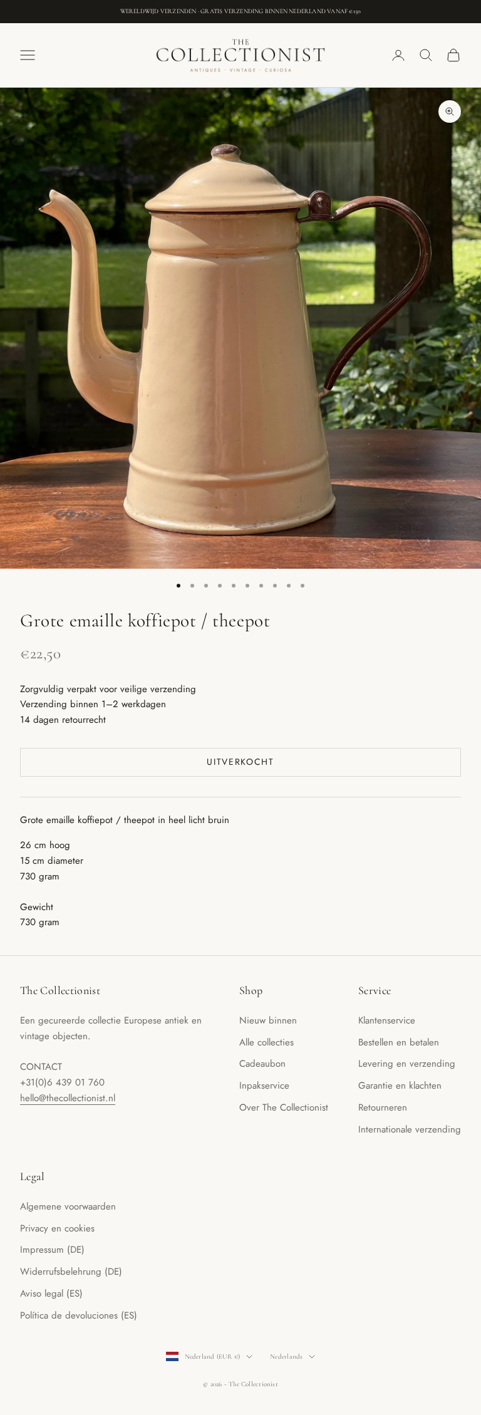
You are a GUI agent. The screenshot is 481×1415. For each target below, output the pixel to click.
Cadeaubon (262, 1063)
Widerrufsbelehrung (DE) (71, 1271)
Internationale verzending (409, 1129)
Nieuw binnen (268, 1020)
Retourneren (382, 1107)
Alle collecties (266, 1042)
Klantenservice (386, 1020)
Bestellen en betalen (398, 1042)
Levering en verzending (406, 1063)
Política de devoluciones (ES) (78, 1315)
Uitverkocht (240, 761)
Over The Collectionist (283, 1107)
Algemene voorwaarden (68, 1206)
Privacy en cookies (57, 1228)
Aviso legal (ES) (51, 1293)
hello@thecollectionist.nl (67, 1098)
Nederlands (286, 1356)
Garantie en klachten (400, 1085)
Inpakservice (264, 1085)
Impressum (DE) (52, 1250)
